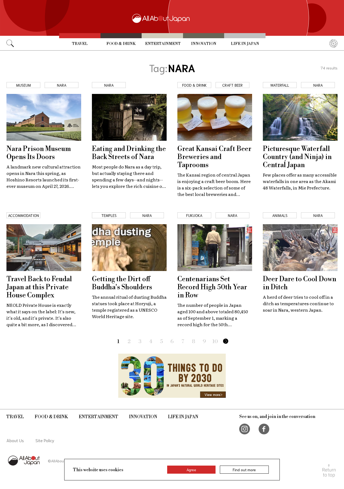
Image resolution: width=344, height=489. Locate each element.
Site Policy (44, 440)
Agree (191, 469)
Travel (80, 43)
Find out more (244, 469)
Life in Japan (245, 43)
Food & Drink (120, 43)
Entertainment (163, 43)
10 (215, 341)
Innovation (203, 43)
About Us (15, 440)
